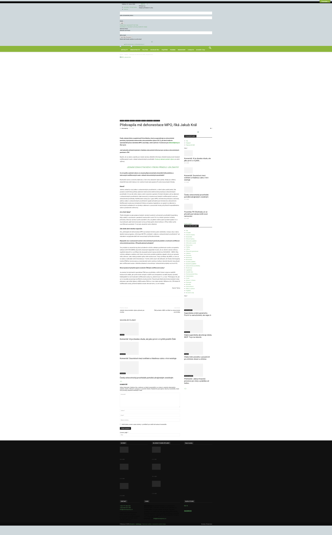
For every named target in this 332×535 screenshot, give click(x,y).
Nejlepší (188, 143)
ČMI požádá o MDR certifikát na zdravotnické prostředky (167, 311)
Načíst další (187, 224)
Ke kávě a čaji (156, 120)
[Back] (147, 4)
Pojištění (165, 50)
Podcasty (127, 120)
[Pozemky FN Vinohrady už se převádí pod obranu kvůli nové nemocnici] (198, 207)
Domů (121, 54)
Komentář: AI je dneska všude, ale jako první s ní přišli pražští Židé (148, 339)
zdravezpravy (125, 128)
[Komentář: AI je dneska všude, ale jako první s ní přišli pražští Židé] (150, 329)
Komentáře (122, 354)
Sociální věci (154, 50)
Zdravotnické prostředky (193, 265)
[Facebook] (141, 4)
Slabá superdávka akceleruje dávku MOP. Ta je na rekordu (198, 336)
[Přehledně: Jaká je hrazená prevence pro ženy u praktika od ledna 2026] (198, 370)
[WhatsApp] (144, 132)
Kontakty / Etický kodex (130, 7)
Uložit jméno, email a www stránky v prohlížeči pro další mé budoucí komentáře (144, 424)
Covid (187, 278)
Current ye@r (124, 432)
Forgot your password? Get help (129, 25)
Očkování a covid (191, 243)
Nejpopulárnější (190, 145)
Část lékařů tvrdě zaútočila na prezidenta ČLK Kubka (164, 456)
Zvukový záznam (160, 159)
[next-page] (121, 381)
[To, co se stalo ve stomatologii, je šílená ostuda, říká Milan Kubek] (166, 484)
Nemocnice (189, 245)
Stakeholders (189, 276)
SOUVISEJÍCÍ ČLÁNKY (128, 320)
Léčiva (188, 249)
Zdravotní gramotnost (192, 251)
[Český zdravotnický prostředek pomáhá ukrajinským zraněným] (150, 367)
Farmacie (188, 282)
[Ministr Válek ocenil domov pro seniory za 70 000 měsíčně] (166, 467)
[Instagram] (142, 4)
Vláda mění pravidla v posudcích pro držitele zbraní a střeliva (197, 358)
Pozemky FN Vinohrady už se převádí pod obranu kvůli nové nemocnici (196, 214)
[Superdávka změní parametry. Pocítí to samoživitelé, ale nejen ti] (198, 304)
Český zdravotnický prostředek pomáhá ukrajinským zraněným (146, 378)
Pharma (172, 50)
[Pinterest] (140, 132)
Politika (145, 50)
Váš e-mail (123, 35)
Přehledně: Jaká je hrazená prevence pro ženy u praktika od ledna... (196, 381)
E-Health (191, 50)
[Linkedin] (148, 132)
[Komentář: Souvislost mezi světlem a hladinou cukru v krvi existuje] (150, 348)
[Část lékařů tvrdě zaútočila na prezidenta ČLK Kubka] (166, 450)
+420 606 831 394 (125, 507)
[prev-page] (120, 381)
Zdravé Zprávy (190, 239)
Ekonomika (122, 373)
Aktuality (124, 50)
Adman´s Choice (190, 280)
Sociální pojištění (190, 261)
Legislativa (138, 120)
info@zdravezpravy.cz (126, 509)
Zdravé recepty (190, 234)
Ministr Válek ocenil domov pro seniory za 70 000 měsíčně (164, 473)
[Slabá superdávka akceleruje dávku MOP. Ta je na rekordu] (198, 326)
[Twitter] (144, 4)
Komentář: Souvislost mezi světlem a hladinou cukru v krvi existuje (148, 358)
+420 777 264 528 (125, 506)
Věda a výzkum (190, 288)
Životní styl (189, 268)
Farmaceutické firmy (192, 274)
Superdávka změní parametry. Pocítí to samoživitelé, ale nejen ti (197, 314)
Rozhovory (181, 50)
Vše (187, 141)
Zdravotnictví (135, 50)
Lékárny (188, 253)
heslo (121, 21)
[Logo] (125, 47)
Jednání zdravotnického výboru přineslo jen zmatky (153, 167)
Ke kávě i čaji (200, 50)
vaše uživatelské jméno (126, 15)
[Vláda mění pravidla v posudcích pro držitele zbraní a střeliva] (198, 348)
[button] (210, 48)
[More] (152, 132)
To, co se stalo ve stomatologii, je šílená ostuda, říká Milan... (165, 490)
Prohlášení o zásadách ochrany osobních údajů (133, 27)
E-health (122, 334)
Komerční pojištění (191, 263)
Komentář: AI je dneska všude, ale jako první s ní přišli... (197, 159)
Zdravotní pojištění (191, 241)
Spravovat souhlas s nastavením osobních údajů (154, 524)
